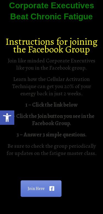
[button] (7, 117)
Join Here (36, 189)
